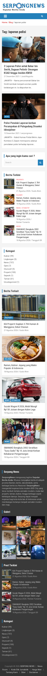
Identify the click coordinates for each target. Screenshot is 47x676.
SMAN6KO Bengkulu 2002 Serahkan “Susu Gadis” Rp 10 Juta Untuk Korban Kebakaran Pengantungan (29, 233)
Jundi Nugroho (27, 76)
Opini (6, 266)
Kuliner (19, 195)
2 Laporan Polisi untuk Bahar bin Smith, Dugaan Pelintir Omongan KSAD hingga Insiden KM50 (21, 69)
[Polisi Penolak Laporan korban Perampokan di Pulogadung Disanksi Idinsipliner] (23, 106)
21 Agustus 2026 (23, 191)
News (7, 60)
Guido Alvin (36, 191)
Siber (23, 672)
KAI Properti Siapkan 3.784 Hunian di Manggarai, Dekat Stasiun (28, 185)
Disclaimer (33, 672)
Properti (20, 180)
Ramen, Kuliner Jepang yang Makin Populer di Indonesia (28, 199)
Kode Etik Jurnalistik (19, 669)
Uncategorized (10, 282)
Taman (7, 279)
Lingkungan (9, 259)
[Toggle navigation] (5, 16)
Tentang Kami (12, 672)
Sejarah (7, 275)
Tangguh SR (37, 240)
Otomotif (25, 208)
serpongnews (26, 133)
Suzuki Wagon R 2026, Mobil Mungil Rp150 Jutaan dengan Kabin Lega (28, 213)
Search (40, 162)
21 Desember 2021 (12, 76)
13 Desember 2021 (12, 133)
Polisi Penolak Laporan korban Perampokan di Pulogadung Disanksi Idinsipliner (23, 126)
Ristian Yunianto (23, 222)
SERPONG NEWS (27, 666)
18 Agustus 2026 (23, 204)
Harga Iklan (37, 669)
